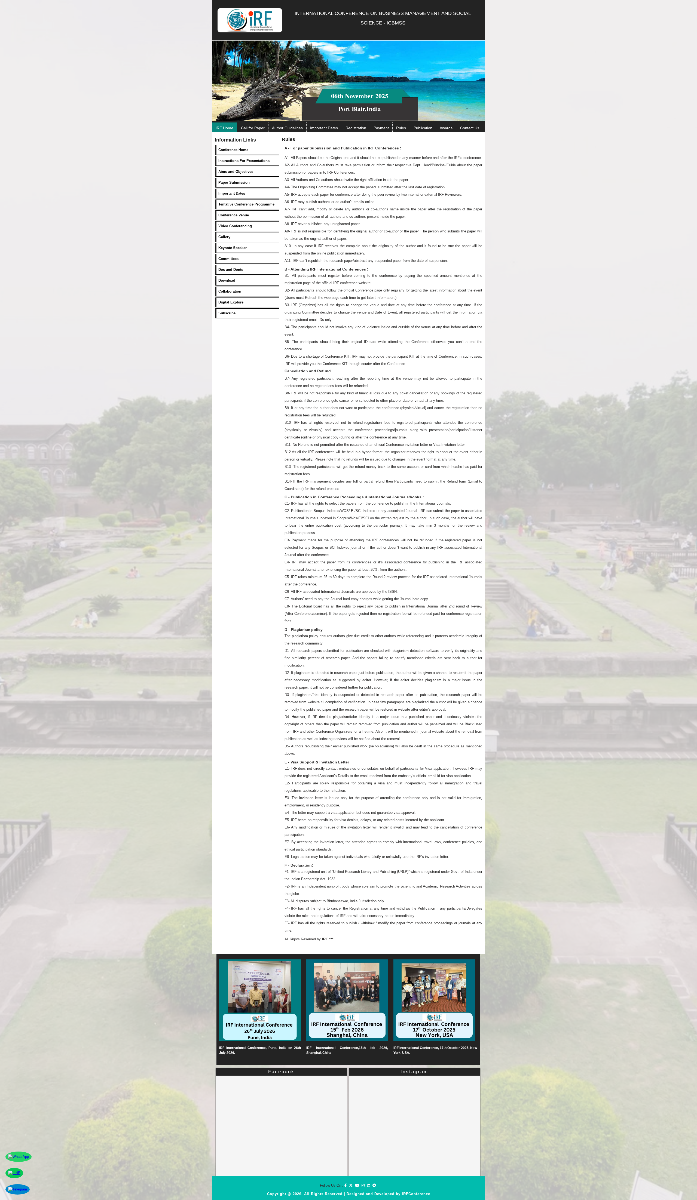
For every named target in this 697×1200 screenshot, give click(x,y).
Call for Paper (253, 128)
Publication (423, 128)
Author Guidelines (287, 128)
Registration (356, 128)
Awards (446, 128)
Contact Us (469, 128)
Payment (381, 128)
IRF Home (224, 128)
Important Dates (324, 128)
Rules (401, 128)
